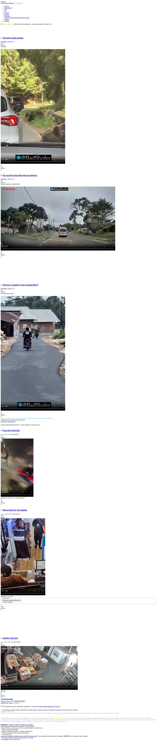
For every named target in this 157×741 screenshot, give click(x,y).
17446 (10, 703)
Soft (5, 9)
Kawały (6, 14)
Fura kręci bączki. (11, 430)
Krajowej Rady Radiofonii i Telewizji (49, 706)
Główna (6, 6)
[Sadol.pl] (3, 1)
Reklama (17, 724)
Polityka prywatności (27, 724)
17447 (6, 703)
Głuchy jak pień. (10, 638)
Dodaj (2, 3)
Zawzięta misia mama (13, 38)
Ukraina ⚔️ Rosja (8, 24)
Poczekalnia (7, 8)
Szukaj (7, 3)
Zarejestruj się (18, 3)
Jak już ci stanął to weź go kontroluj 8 (20, 285)
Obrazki (6, 13)
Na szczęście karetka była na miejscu (20, 175)
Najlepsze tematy (25, 17)
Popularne (7, 16)
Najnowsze (7, 17)
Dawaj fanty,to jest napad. (15, 510)
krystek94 (3, 41)
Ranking (6, 21)
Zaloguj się (4, 421)
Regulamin (4, 724)
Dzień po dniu (15, 17)
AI (5, 11)
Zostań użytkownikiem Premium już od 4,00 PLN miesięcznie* (19, 736)
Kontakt (11, 724)
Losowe (6, 19)
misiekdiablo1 (5, 434)
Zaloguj (11, 3)
